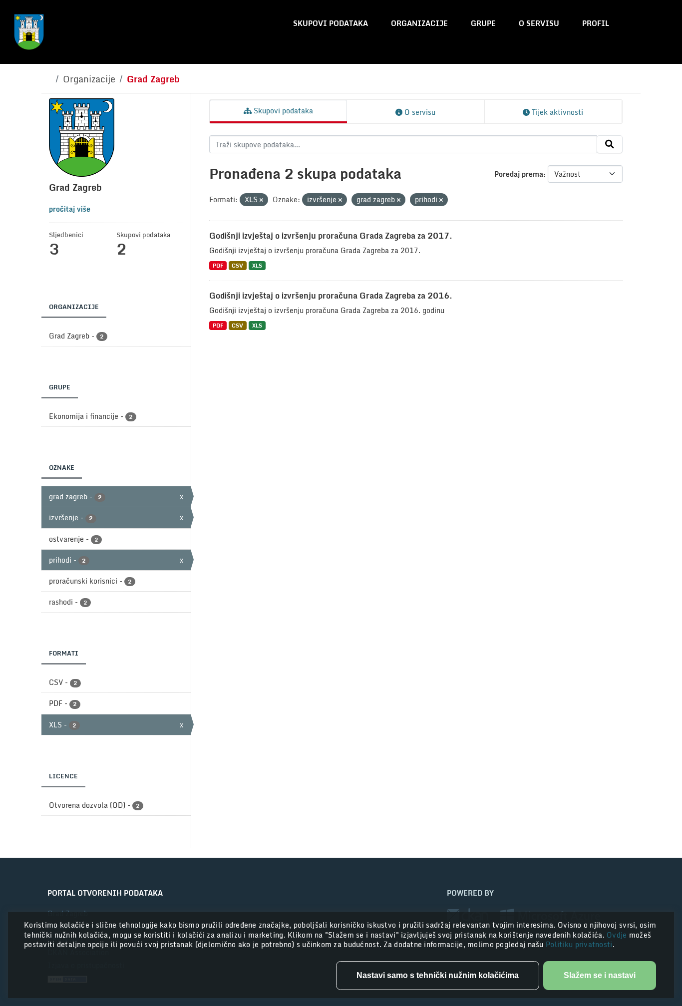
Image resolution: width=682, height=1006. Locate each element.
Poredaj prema (518, 174)
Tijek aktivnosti (556, 112)
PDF (218, 265)
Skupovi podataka (330, 23)
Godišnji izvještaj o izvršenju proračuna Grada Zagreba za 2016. (330, 295)
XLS (257, 265)
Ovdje (618, 935)
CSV (237, 265)
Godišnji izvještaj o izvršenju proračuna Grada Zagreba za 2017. (330, 235)
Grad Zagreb (153, 79)
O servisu (539, 23)
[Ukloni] (261, 200)
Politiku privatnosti (579, 944)
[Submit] (610, 144)
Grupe (483, 23)
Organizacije (419, 23)
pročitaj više (69, 209)
